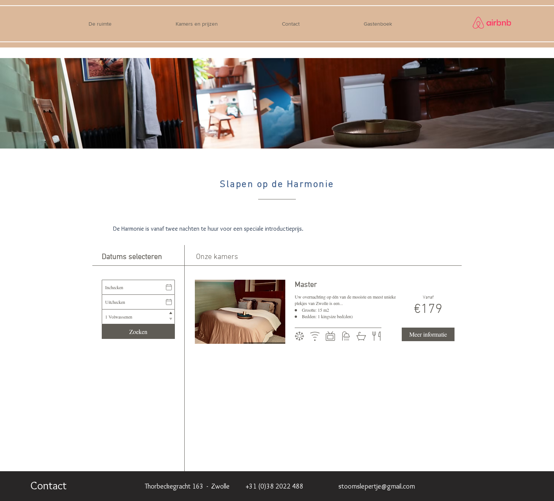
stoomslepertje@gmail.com (376, 486)
